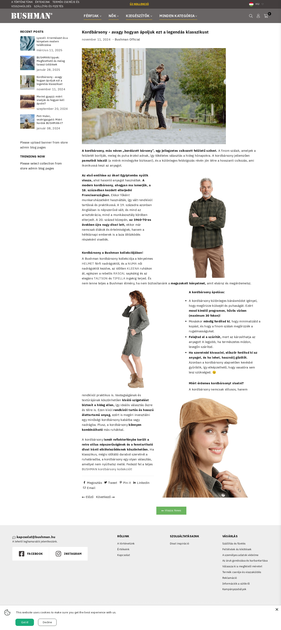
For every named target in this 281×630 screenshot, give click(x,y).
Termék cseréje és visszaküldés (241, 572)
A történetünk (126, 543)
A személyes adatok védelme (240, 555)
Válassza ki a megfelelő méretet (242, 566)
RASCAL (119, 273)
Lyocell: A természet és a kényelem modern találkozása (52, 41)
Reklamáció (229, 578)
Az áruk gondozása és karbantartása (245, 560)
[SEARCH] (250, 16)
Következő (104, 497)
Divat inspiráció (179, 543)
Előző (89, 497)
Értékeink (123, 549)
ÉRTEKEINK (42, 2)
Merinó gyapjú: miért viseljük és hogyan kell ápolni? (50, 100)
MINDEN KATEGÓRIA (177, 16)
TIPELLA (119, 278)
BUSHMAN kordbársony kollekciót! (107, 469)
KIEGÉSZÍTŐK (138, 16)
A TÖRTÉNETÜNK (22, 2)
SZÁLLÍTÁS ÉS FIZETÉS (49, 6)
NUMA (132, 263)
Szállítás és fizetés (234, 543)
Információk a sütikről (236, 583)
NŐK (113, 16)
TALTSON (101, 278)
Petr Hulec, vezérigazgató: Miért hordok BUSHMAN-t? (50, 119)
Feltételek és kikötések (237, 549)
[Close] (277, 609)
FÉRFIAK (92, 16)
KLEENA (133, 268)
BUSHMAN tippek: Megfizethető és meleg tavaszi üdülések (51, 61)
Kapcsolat (123, 555)
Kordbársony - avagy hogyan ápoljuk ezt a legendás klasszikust (50, 80)
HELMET (88, 263)
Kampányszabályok (234, 589)
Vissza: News (172, 510)
